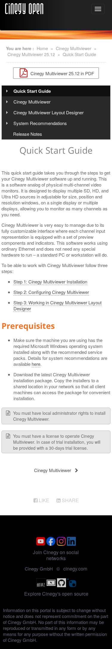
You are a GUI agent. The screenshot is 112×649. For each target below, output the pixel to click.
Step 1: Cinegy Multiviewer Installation (50, 281)
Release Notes (27, 134)
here (36, 364)
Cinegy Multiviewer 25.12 (31, 54)
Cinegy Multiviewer (73, 48)
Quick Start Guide (79, 54)
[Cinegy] (24, 8)
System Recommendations (40, 123)
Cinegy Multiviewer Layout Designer (48, 112)
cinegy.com (75, 568)
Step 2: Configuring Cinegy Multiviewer (51, 292)
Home (42, 48)
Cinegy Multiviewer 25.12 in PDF (61, 73)
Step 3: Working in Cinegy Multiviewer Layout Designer (57, 305)
